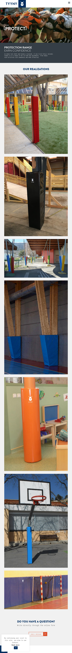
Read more (15, 645)
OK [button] (15, 648)
